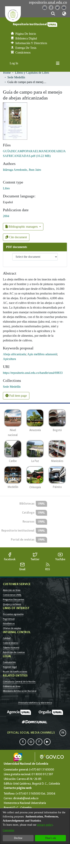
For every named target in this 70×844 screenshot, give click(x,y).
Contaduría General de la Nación (19, 681)
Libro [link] (6, 188)
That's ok (50, 838)
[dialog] (35, 826)
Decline (18, 838)
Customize (8, 830)
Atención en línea (11, 590)
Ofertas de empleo (12, 628)
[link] (12, 386)
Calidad (6, 638)
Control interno (10, 642)
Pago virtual (9, 618)
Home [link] (7, 72)
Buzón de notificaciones (15, 671)
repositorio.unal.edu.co (48, 2)
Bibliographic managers (23, 226)
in (62, 733)
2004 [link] (6, 216)
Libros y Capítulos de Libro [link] (32, 72)
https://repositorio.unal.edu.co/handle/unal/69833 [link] (33, 372)
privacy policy (45, 824)
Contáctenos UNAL (12, 594)
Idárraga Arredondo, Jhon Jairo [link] (22, 169)
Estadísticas (9, 623)
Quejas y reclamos (12, 604)
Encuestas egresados (13, 614)
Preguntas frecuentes (13, 599)
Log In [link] (14, 63)
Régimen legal (10, 667)
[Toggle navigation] (58, 63)
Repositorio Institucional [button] (30, 24)
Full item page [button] (18, 395)
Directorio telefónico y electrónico (35, 702)
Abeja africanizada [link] (14, 354)
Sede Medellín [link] (16, 77)
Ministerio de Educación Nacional (19, 691)
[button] (53, 13)
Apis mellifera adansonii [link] (42, 354)
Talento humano (11, 647)
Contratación (9, 662)
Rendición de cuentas (14, 652)
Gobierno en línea (11, 686)
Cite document (17, 237)
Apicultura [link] (9, 359)
